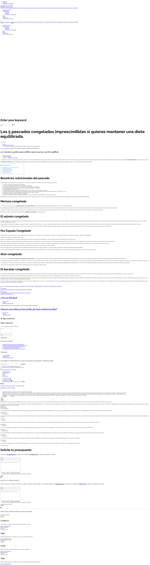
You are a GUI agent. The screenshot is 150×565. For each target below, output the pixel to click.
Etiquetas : (2, 286)
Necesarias (4, 407)
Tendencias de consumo (8, 145)
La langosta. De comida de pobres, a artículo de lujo (14, 348)
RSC (4, 374)
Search (13, 124)
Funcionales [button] (3, 440)
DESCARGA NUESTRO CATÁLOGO (8, 369)
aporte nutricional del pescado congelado (14, 286)
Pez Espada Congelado (8, 170)
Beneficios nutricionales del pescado (10, 167)
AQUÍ (21, 395)
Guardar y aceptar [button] (4, 445)
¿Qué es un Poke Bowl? (8, 297)
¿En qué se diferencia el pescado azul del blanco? (13, 346)
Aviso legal (2, 385)
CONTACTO (5, 376)
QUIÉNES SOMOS (7, 371)
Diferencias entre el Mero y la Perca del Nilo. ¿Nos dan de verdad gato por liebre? (28, 309)
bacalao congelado (34, 286)
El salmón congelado (7, 169)
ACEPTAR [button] (12, 396)
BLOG (4, 375)
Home (4, 144)
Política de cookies (20, 385)
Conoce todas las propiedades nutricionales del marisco (15, 345)
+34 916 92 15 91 (6, 378)
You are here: (3, 142)
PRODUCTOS (6, 373)
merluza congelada (57, 286)
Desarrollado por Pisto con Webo (7, 387)
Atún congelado (6, 171)
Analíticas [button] (2, 419)
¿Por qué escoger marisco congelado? (11, 347)
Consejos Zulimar (6, 314)
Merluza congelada (7, 168)
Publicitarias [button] (3, 429)
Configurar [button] (4, 396)
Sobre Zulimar (6, 356)
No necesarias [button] (3, 412)
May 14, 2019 (5, 301)
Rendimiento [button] (3, 434)
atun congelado (26, 286)
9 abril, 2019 (8, 155)
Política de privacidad (10, 385)
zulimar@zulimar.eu (7, 380)
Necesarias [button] (2, 406)
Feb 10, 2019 (5, 312)
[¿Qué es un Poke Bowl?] (6, 294)
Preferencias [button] (3, 424)
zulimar (9, 156)
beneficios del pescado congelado (45, 286)
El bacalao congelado (7, 172)
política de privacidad (15, 366)
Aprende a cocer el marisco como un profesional (13, 344)
